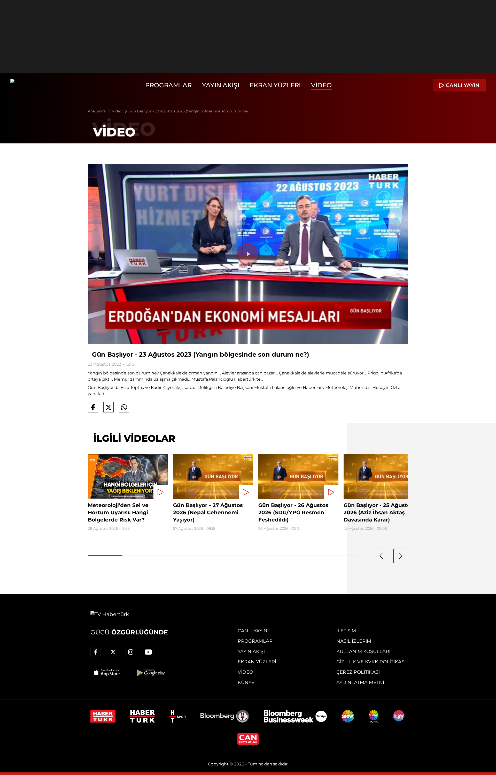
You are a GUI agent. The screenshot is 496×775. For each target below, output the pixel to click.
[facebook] (95, 652)
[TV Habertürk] (29, 85)
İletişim (346, 631)
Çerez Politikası (358, 672)
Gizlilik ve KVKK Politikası (371, 662)
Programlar (168, 85)
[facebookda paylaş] (93, 407)
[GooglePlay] (150, 672)
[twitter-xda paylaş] (108, 407)
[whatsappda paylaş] (124, 407)
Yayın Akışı (220, 85)
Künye (246, 682)
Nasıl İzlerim (353, 641)
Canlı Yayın (252, 631)
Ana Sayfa (97, 111)
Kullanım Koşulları (363, 651)
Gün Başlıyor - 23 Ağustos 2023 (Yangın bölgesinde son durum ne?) (189, 111)
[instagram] (131, 652)
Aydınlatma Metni (360, 682)
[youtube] (148, 652)
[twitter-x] (113, 652)
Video (321, 85)
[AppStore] (106, 672)
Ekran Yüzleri (275, 85)
